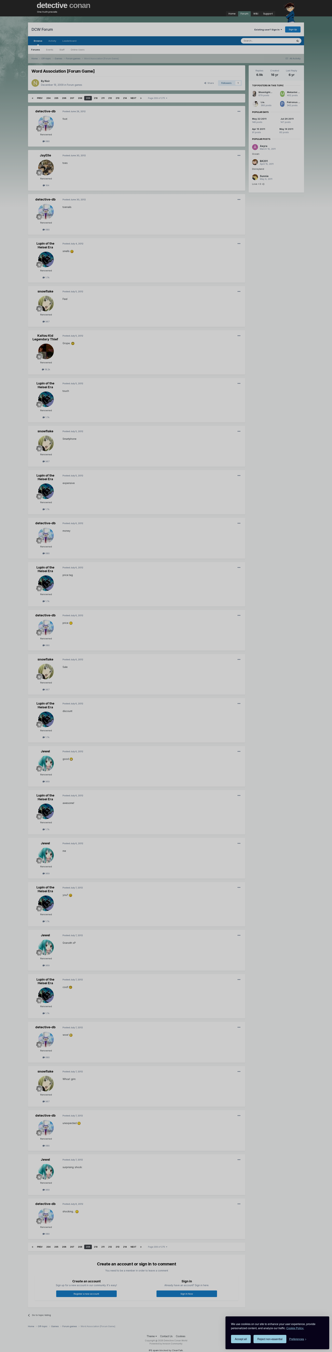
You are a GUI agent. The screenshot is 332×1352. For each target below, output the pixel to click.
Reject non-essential (270, 1339)
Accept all (241, 1339)
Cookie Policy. (295, 1328)
